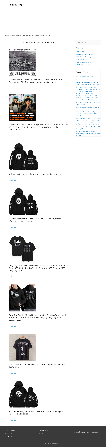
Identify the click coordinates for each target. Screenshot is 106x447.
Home (6, 35)
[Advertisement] (53, 21)
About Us (41, 434)
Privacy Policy (8, 436)
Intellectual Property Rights (12, 434)
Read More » (12, 136)
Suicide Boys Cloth (13, 35)
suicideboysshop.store (55, 443)
